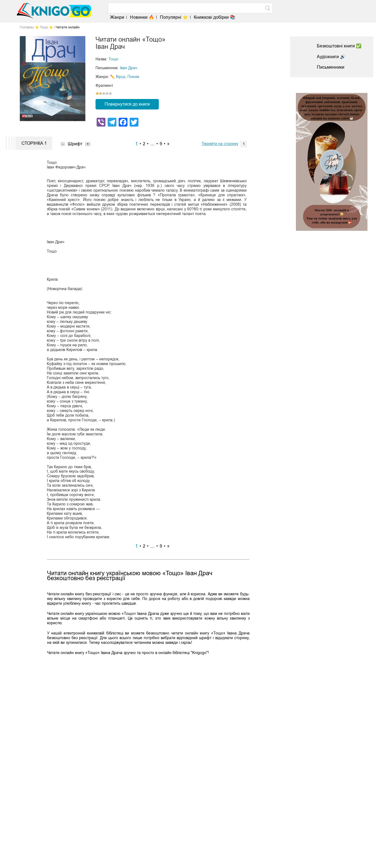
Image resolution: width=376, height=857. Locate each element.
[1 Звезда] (97, 93)
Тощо (113, 59)
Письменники (330, 67)
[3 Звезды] (103, 93)
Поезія (133, 76)
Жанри (117, 17)
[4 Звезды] (107, 93)
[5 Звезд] (110, 93)
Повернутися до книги (127, 104)
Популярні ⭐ (174, 17)
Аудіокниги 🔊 (331, 56)
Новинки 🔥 (142, 17)
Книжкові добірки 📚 (214, 17)
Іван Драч (128, 68)
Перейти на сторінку (220, 143)
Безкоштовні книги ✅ (339, 46)
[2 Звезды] (100, 93)
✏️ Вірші (117, 76)
